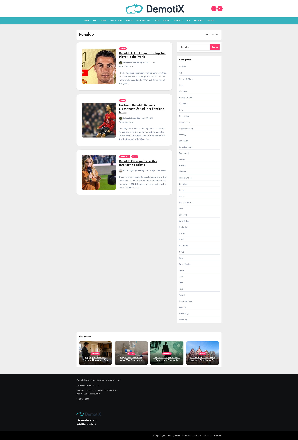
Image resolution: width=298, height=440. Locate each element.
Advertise (207, 436)
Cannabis (183, 104)
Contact (211, 21)
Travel (156, 21)
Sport (122, 100)
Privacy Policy (174, 436)
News (181, 252)
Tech (94, 21)
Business (183, 91)
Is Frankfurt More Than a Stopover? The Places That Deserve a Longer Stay (202, 360)
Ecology (182, 135)
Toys (181, 289)
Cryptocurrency (186, 128)
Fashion (182, 165)
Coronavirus (184, 122)
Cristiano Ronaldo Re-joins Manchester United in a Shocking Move (141, 109)
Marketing (183, 227)
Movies (166, 21)
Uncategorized (186, 301)
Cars (188, 21)
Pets (181, 258)
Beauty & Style (143, 21)
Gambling (183, 184)
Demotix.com (86, 420)
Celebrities (177, 21)
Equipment (184, 153)
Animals (182, 67)
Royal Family (184, 264)
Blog (181, 85)
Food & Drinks (116, 21)
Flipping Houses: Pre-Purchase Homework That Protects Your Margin (95, 360)
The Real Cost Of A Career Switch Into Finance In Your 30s (166, 360)
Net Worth (199, 21)
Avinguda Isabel (129, 63)
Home (86, 21)
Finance (182, 172)
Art (180, 73)
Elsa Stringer (128, 171)
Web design (184, 314)
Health (129, 21)
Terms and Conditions (191, 436)
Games (103, 21)
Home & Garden (186, 202)
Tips (181, 283)
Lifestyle (183, 215)
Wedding (183, 320)
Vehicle (182, 307)
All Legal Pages (158, 436)
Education (183, 141)
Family (182, 159)
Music (181, 239)
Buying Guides (185, 98)
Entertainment (185, 147)
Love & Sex (184, 221)
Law (181, 209)
